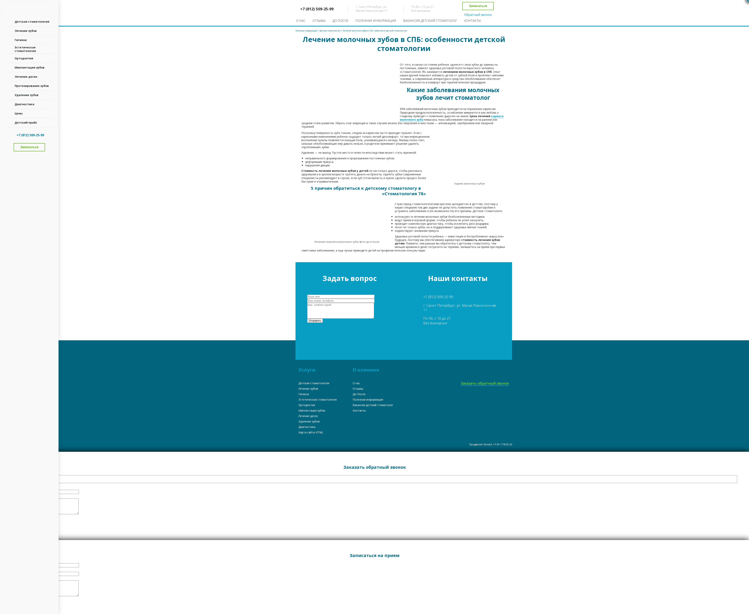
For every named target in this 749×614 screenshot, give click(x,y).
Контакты (472, 21)
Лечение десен (308, 416)
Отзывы (319, 21)
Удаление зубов (309, 421)
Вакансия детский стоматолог (430, 21)
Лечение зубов (308, 388)
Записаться (478, 6)
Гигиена (303, 394)
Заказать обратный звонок (485, 383)
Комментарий (21, 495)
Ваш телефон (22, 487)
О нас (300, 21)
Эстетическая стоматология (317, 399)
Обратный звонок (478, 15)
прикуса (328, 162)
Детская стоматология (313, 383)
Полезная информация (375, 21)
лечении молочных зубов (430, 216)
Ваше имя (19, 472)
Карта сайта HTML (310, 432)
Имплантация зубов (311, 410)
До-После (340, 21)
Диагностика (306, 427)
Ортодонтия (306, 405)
